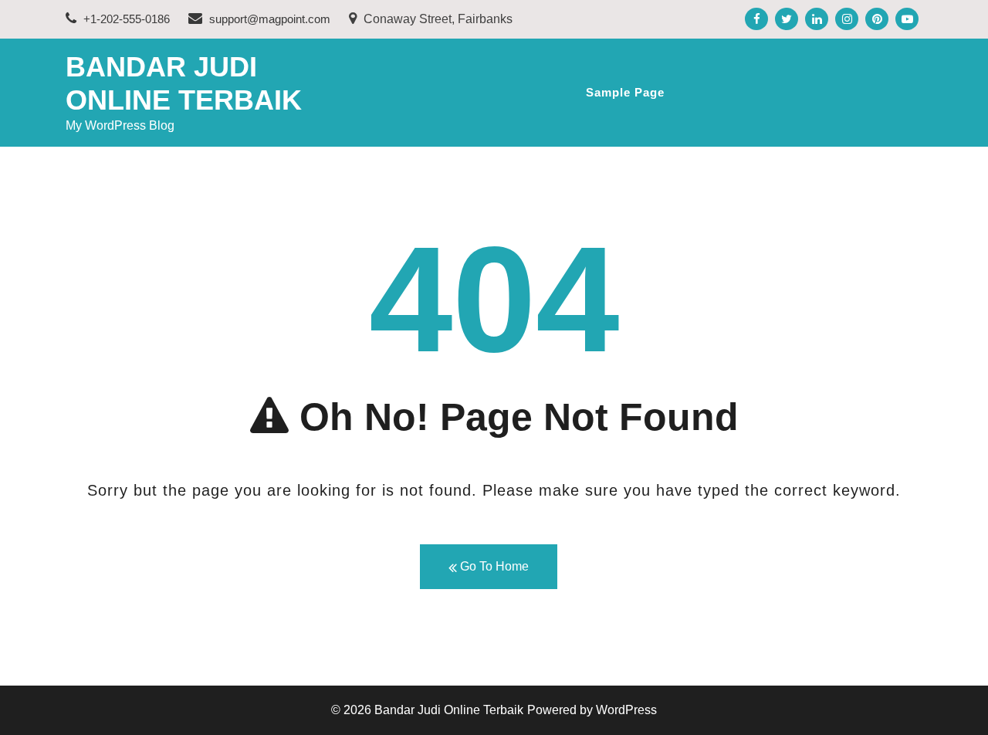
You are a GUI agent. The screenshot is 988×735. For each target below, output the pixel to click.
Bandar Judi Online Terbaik (448, 709)
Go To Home (493, 566)
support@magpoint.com (269, 18)
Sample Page (625, 92)
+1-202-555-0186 (125, 18)
